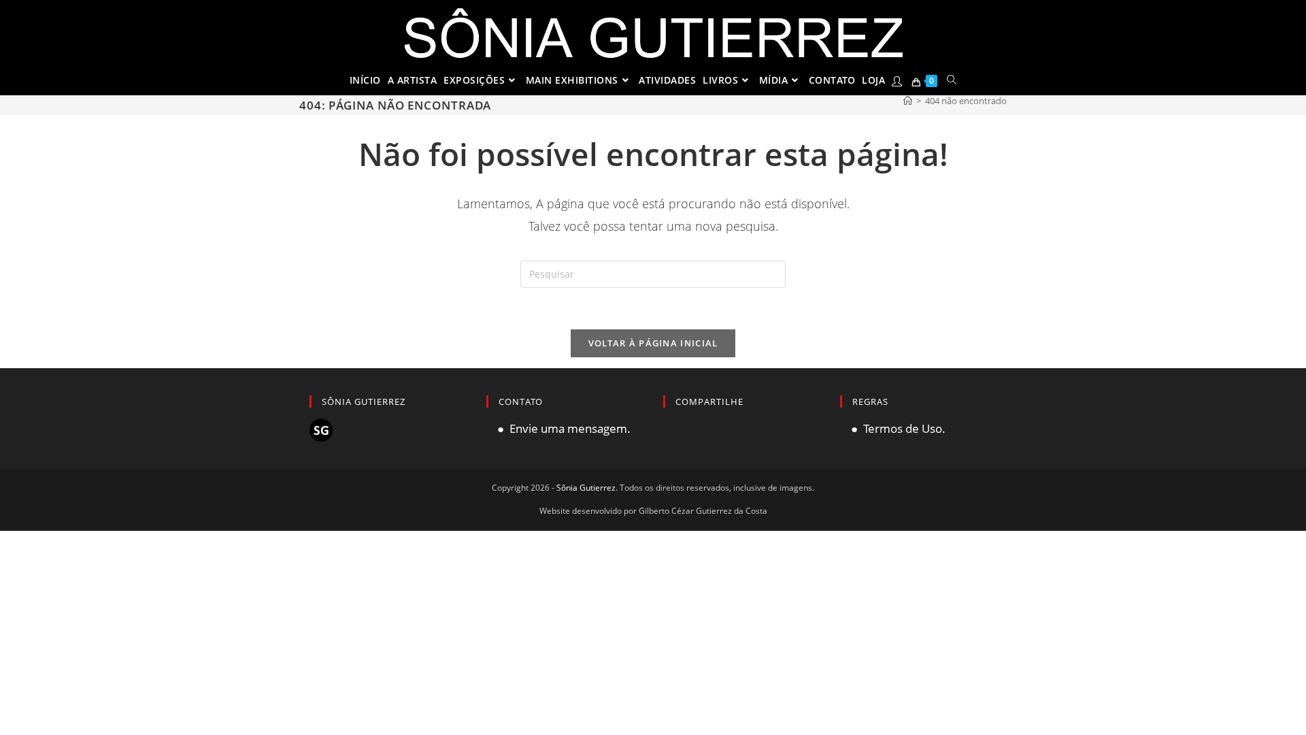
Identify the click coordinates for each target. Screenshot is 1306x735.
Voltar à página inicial (653, 343)
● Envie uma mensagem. (558, 428)
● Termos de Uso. (892, 428)
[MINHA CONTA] (897, 80)
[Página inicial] (907, 101)
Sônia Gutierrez (586, 487)
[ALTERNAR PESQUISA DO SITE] (951, 80)
